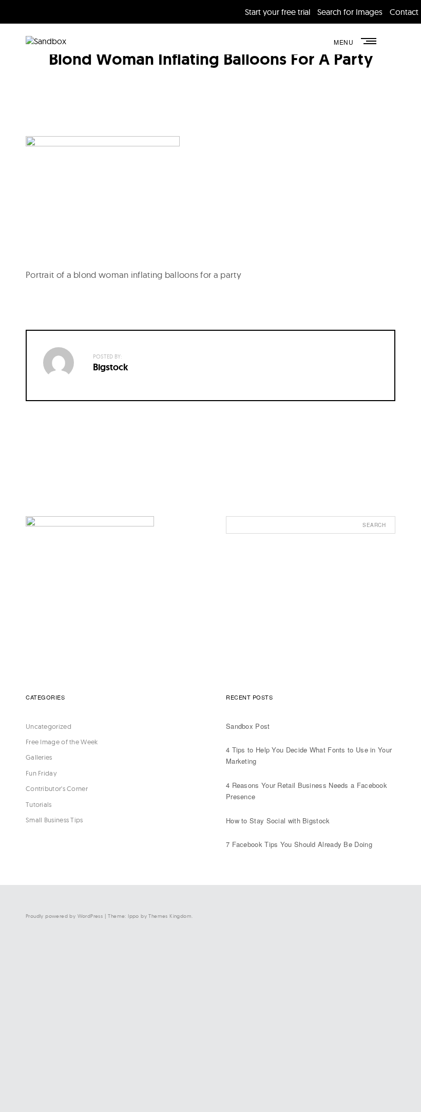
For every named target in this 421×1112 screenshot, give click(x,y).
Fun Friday (41, 773)
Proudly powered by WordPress (64, 916)
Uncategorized (48, 726)
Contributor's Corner (57, 788)
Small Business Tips (54, 820)
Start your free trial (277, 12)
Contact (404, 12)
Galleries (39, 757)
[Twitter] (293, 994)
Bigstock (110, 367)
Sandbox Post (248, 726)
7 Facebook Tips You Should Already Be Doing (299, 844)
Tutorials (39, 804)
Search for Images (349, 12)
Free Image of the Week (62, 742)
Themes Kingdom (170, 916)
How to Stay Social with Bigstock (278, 820)
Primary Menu (369, 41)
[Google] (293, 1079)
